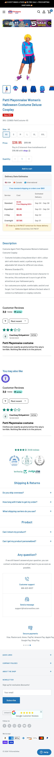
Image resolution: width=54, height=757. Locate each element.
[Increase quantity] (29, 159)
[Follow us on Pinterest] (19, 726)
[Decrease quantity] (15, 159)
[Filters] (5, 321)
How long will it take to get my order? (20, 502)
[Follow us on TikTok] (29, 726)
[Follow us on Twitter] (9, 726)
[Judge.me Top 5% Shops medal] (39, 460)
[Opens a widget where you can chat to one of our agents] (44, 752)
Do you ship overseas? (13, 492)
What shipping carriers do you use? (19, 511)
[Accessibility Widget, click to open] (5, 378)
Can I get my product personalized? (19, 541)
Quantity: (7, 159)
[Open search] (38, 11)
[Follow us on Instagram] (14, 726)
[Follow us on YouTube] (24, 726)
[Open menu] (4, 12)
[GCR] (14, 712)
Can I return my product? (14, 531)
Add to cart (27, 168)
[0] (49, 11)
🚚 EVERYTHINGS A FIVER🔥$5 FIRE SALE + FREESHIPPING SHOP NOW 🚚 (27, 3)
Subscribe (11, 700)
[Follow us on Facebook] (4, 726)
